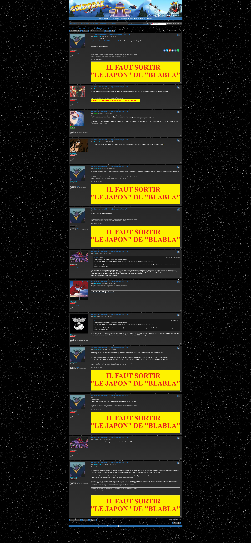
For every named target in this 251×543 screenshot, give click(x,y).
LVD (71, 263)
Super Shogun (73, 301)
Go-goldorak (73, 153)
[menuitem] (109, 18)
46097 (77, 53)
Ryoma (71, 98)
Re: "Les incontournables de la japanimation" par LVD (109, 87)
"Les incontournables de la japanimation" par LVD (90, 28)
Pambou (72, 126)
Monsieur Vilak (73, 49)
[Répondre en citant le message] (178, 35)
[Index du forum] (125, 8)
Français (155, 23)
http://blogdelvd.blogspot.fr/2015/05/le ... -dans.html (105, 41)
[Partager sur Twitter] (167, 50)
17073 (77, 305)
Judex (71, 334)
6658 (77, 102)
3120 (77, 339)
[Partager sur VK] (172, 50)
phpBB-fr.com (128, 529)
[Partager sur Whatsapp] (178, 50)
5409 (77, 267)
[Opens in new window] (135, 72)
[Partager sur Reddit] (170, 50)
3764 (77, 157)
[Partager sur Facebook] (164, 50)
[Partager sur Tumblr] (175, 50)
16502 (77, 131)
